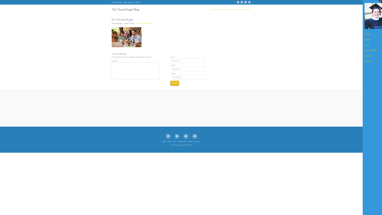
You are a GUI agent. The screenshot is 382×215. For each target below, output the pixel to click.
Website (173, 73)
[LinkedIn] (238, 2)
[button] (380, 2)
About (170, 141)
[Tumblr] (245, 2)
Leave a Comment (144, 23)
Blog (175, 141)
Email (173, 65)
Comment (115, 61)
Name (173, 57)
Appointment (182, 141)
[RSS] (249, 2)
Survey (190, 141)
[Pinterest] (241, 2)
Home (164, 141)
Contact (197, 141)
